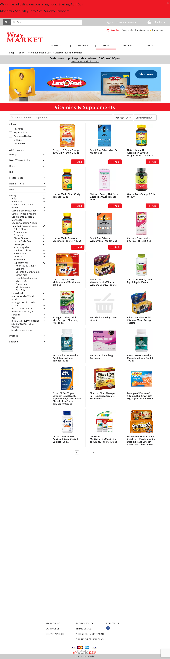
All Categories (16, 149)
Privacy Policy (84, 623)
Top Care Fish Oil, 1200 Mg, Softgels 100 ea (139, 281)
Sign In (110, 22)
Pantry (21, 52)
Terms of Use (83, 628)
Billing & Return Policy (90, 639)
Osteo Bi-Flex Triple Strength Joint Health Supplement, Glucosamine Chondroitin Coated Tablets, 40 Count (67, 398)
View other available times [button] (85, 61)
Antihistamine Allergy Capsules (101, 356)
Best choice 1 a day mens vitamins (103, 319)
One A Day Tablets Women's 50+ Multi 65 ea (103, 239)
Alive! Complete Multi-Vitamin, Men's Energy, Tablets (139, 320)
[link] (108, 628)
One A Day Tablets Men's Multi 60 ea (103, 151)
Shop (11, 52)
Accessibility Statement (90, 634)
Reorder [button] (114, 30)
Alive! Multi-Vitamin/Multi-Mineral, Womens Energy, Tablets (103, 282)
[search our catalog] (14, 22)
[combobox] (7, 22)
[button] (85, 84)
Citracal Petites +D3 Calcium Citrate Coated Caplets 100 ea (65, 439)
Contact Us (52, 628)
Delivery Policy (55, 634)
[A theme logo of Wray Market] (27, 39)
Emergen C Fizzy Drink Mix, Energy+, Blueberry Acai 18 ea (65, 320)
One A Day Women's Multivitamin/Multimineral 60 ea (66, 282)
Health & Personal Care (40, 52)
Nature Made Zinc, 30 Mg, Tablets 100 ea (67, 195)
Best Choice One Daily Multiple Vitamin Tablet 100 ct (140, 358)
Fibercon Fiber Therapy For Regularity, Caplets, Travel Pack (102, 396)
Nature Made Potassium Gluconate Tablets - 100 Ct (67, 239)
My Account (53, 623)
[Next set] (93, 452)
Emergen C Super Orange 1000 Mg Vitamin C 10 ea (66, 151)
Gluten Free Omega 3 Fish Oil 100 (141, 195)
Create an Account (126, 22)
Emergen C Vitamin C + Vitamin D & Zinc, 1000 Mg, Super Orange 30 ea (140, 396)
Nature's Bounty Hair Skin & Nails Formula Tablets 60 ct (104, 197)
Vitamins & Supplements (68, 52)
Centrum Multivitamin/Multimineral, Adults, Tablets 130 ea (103, 439)
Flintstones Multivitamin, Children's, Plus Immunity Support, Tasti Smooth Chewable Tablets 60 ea (141, 440)
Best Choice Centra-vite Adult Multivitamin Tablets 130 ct (65, 358)
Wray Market (128, 30)
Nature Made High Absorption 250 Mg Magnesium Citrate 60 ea (140, 153)
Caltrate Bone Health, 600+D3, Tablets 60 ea (139, 239)
